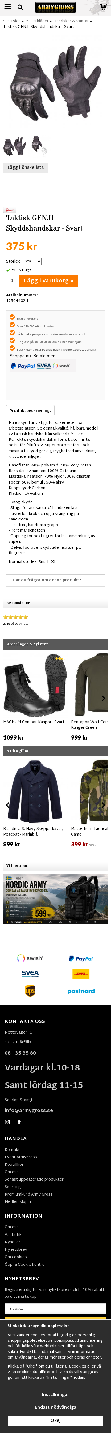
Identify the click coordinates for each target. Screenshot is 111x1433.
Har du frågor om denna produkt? (47, 580)
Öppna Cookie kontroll (26, 1265)
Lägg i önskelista (26, 168)
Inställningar (55, 1395)
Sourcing (13, 1187)
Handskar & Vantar (71, 21)
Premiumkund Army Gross (29, 1194)
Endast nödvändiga (55, 1408)
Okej (56, 1421)
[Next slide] (103, 698)
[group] (35, 697)
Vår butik (13, 1235)
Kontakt (12, 1150)
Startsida (12, 21)
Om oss (12, 1172)
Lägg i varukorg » (49, 281)
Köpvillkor (14, 1165)
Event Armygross (21, 1157)
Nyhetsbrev (16, 1250)
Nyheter (12, 1242)
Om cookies (16, 1257)
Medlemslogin (18, 1202)
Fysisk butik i (52, 349)
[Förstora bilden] (55, 82)
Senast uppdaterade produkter (34, 1179)
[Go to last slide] (8, 698)
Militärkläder (37, 21)
